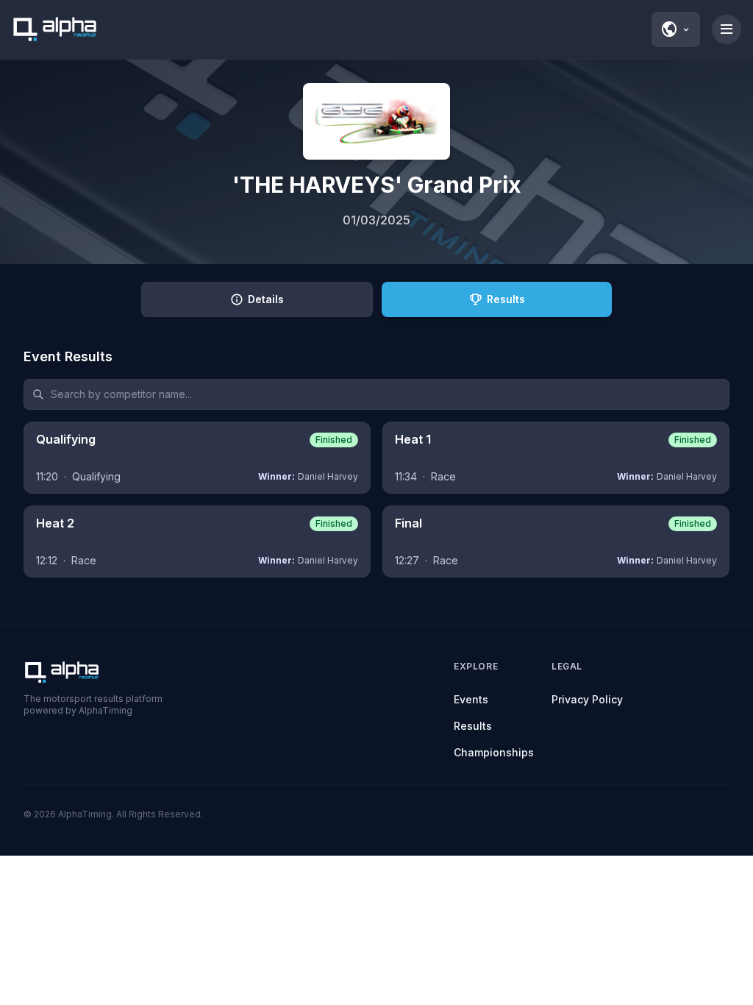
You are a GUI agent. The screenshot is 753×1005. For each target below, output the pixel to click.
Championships (494, 752)
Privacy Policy (587, 699)
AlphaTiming (85, 814)
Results (473, 726)
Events (471, 699)
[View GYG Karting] (376, 121)
